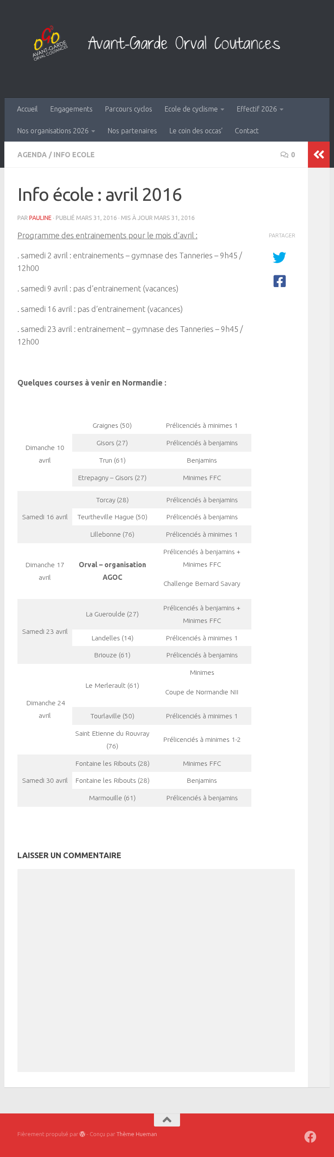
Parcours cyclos (128, 109)
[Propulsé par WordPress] (82, 1134)
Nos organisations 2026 (53, 131)
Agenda (32, 155)
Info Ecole (74, 155)
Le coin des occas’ (196, 131)
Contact (247, 131)
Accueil (27, 109)
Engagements (71, 109)
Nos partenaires (132, 131)
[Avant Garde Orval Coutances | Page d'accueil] (167, 44)
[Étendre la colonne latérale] (319, 155)
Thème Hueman (137, 1134)
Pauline (40, 217)
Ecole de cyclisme (191, 109)
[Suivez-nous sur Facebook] (310, 1137)
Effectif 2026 (257, 109)
